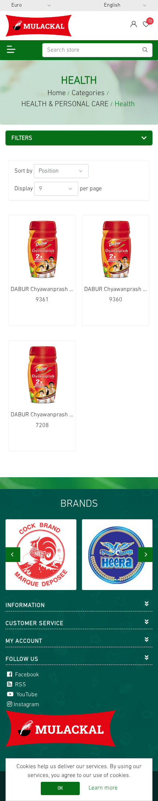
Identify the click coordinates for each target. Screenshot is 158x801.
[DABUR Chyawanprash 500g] (42, 374)
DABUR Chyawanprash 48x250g (115, 289)
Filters (21, 138)
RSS (20, 685)
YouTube (26, 695)
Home (56, 93)
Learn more (103, 788)
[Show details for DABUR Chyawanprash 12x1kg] (42, 249)
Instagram (26, 705)
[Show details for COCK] (41, 554)
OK (60, 788)
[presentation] (13, 554)
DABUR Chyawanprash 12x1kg (42, 289)
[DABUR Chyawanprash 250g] (115, 249)
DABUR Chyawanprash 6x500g (42, 415)
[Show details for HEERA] (117, 554)
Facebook (26, 675)
